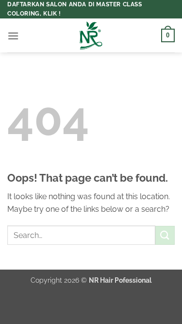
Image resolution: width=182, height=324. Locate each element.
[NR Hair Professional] (91, 35)
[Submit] (165, 235)
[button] (13, 36)
